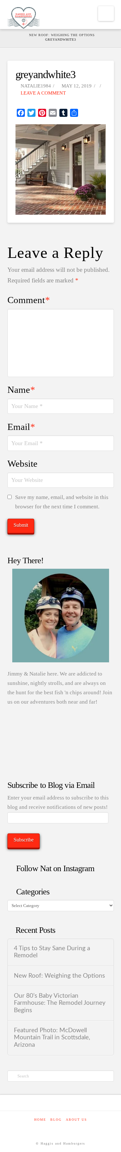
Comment (28, 300)
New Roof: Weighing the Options (59, 976)
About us (76, 1119)
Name (21, 389)
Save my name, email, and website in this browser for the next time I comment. (61, 502)
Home (40, 1119)
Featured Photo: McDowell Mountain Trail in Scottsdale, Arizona (52, 1037)
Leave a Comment (42, 93)
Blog (56, 1119)
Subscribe (24, 839)
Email (21, 427)
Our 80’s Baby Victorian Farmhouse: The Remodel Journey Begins (60, 1003)
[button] (106, 13)
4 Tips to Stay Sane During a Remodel (52, 952)
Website (22, 463)
